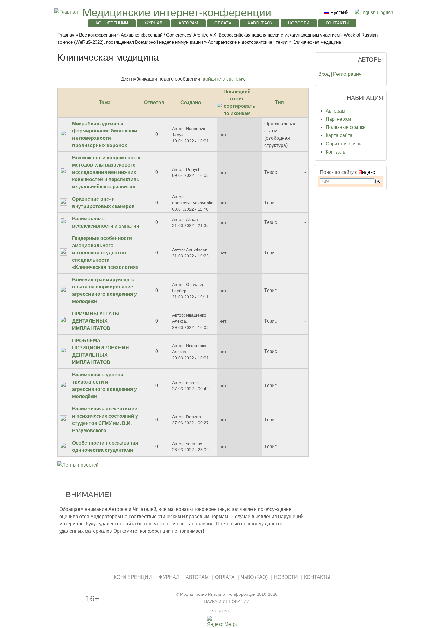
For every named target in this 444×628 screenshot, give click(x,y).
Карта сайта (339, 135)
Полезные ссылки (346, 127)
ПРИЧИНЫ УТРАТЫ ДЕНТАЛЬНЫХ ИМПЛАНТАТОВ (96, 321)
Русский (339, 12)
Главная (65, 34)
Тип (279, 102)
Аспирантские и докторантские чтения (248, 42)
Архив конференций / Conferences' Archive (164, 34)
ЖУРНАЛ (153, 23)
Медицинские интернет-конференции (176, 12)
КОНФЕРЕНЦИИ (112, 23)
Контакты (336, 152)
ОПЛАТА (222, 23)
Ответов (154, 102)
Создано (190, 102)
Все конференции (97, 34)
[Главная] (65, 11)
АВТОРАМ (188, 23)
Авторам (335, 110)
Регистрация (347, 74)
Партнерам (338, 119)
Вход (324, 74)
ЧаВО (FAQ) (260, 23)
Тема (105, 102)
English (384, 12)
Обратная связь (343, 143)
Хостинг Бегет (222, 611)
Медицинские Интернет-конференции (218, 594)
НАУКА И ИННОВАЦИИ (226, 601)
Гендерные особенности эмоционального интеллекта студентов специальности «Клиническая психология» (105, 253)
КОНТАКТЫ (337, 23)
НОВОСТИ (298, 23)
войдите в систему (223, 78)
